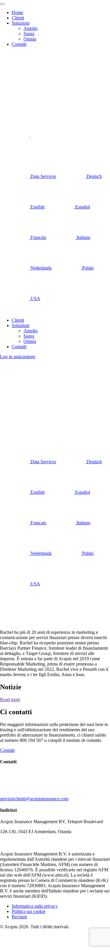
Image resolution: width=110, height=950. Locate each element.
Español (82, 206)
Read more (10, 699)
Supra (28, 33)
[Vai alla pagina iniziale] (23, 60)
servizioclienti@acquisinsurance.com (34, 798)
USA (34, 298)
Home (17, 12)
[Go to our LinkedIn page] (15, 135)
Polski (87, 267)
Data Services (42, 176)
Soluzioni (20, 23)
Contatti (19, 44)
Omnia (29, 38)
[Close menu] (2, 4)
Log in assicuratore (17, 356)
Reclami (19, 916)
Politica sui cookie (28, 911)
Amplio (30, 28)
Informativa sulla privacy (35, 906)
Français (37, 237)
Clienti (18, 17)
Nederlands (40, 267)
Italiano (82, 237)
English (37, 206)
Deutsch (93, 176)
